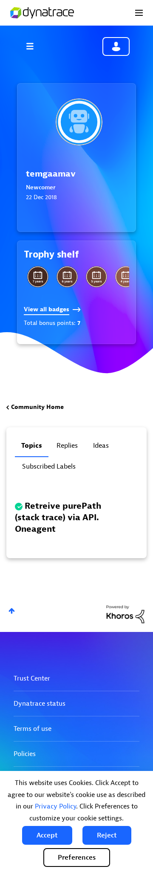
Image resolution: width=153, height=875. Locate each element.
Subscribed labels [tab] (49, 466)
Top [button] (11, 611)
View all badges (46, 309)
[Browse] (34, 46)
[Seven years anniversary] (37, 276)
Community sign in (116, 46)
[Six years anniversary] (67, 276)
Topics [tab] (31, 445)
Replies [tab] (67, 445)
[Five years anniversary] (96, 276)
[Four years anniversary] (125, 276)
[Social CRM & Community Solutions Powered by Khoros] (125, 613)
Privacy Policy (55, 806)
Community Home (37, 407)
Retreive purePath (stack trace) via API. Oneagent (58, 517)
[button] (47, 835)
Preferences (77, 857)
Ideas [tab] (101, 445)
